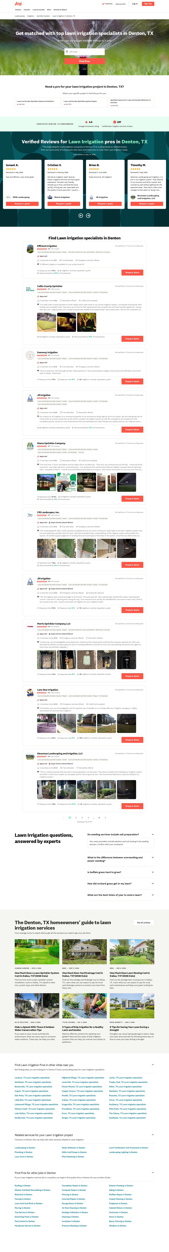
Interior (18, 10)
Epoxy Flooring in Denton (120, 1221)
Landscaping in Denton (25, 1147)
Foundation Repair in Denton (74, 1185)
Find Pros (84, 61)
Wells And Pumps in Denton (74, 1152)
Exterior (27, 10)
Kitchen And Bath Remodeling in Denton (32, 1190)
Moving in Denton (22, 1208)
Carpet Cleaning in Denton (120, 1199)
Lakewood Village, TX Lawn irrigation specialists (36, 1104)
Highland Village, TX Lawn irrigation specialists (83, 1077)
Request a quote (22, 203)
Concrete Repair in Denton (73, 1199)
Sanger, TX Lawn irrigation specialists (79, 1117)
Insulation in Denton (71, 1221)
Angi (64, 968)
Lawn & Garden (39, 10)
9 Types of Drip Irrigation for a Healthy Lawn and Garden (82, 1028)
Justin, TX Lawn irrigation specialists (125, 1077)
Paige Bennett (116, 1022)
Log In (135, 3)
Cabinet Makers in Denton (120, 1208)
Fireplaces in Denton (118, 1203)
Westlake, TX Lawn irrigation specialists (127, 1091)
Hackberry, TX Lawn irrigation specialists (127, 1104)
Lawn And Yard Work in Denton (28, 1203)
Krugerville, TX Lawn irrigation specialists (80, 1104)
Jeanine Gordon (22, 968)
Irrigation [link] (30, 16)
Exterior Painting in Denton (121, 1185)
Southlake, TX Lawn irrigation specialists (127, 1117)
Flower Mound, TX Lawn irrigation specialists (82, 1086)
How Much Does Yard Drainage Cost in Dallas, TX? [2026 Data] (82, 974)
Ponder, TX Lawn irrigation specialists (79, 1095)
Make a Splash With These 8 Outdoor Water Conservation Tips (34, 1028)
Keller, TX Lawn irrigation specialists (125, 1086)
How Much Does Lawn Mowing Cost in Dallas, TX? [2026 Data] (130, 974)
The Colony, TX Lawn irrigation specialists (128, 1113)
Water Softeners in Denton (73, 1147)
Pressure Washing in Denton (74, 1225)
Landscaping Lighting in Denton (123, 1152)
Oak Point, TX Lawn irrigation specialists (33, 1095)
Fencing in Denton (23, 1199)
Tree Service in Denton (25, 1212)
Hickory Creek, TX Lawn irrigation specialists (35, 1109)
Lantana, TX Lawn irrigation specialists (32, 1077)
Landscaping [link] (19, 16)
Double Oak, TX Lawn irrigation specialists (34, 1117)
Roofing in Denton (23, 1185)
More (49, 10)
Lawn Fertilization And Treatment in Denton (128, 1147)
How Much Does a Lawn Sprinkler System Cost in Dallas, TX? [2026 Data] (37, 974)
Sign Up (148, 3)
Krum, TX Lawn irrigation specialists (78, 1113)
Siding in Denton (116, 1190)
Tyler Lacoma (68, 1022)
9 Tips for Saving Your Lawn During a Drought (129, 1028)
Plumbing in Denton (23, 1152)
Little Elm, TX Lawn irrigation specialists (33, 1100)
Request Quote (132, 272)
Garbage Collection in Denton (75, 1212)
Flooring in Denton (70, 1194)
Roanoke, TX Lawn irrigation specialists (127, 1095)
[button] (46, 322)
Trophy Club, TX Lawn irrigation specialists (128, 1082)
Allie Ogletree (21, 1022)
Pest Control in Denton (25, 1221)
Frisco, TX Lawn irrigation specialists (125, 1100)
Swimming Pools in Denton (27, 1216)
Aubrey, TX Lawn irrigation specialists (79, 1100)
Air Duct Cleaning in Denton (74, 1208)
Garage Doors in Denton (72, 1203)
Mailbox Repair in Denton (120, 1194)
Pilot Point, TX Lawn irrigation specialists (127, 1109)
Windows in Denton (117, 1225)
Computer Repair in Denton (74, 1190)
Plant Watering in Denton (73, 1156)
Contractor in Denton (118, 1212)
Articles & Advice (60, 10)
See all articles (143, 922)
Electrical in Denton (23, 1194)
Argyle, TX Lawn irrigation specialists (31, 1091)
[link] (8, 197)
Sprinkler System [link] (43, 16)
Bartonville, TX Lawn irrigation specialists (33, 1086)
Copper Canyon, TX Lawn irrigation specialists (82, 1091)
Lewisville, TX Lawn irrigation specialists (80, 1082)
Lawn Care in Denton (24, 1156)
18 (99, 817)
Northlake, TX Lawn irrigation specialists (33, 1082)
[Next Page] (105, 817)
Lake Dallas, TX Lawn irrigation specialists (34, 1113)
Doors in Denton (116, 1216)
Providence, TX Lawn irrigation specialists (80, 1109)
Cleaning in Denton (70, 1216)
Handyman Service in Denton (27, 1225)
